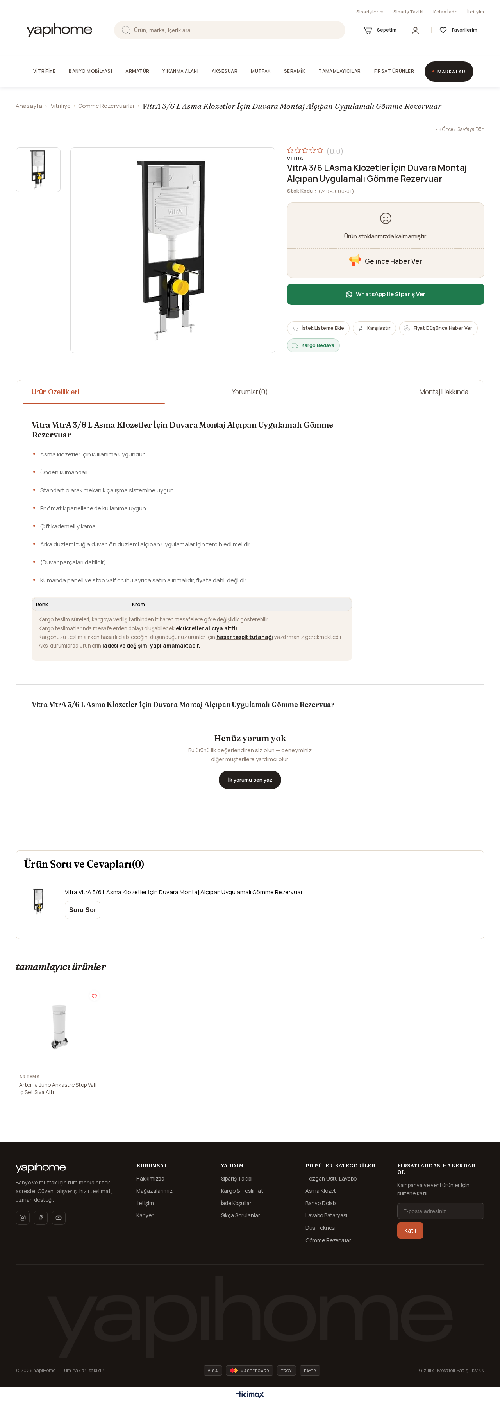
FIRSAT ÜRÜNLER (394, 71)
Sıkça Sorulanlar (241, 1215)
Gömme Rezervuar (328, 1240)
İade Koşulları (237, 1203)
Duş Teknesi (320, 1227)
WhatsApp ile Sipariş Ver (390, 294)
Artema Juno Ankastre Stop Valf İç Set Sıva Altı (58, 1088)
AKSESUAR (225, 71)
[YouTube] (59, 1218)
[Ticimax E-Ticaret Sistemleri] (250, 1395)
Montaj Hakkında (444, 391)
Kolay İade (445, 11)
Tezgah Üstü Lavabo (331, 1178)
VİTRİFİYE (44, 71)
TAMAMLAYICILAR (339, 71)
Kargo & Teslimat (242, 1190)
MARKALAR (452, 71)
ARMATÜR (137, 71)
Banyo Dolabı (321, 1203)
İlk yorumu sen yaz (250, 779)
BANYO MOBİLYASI (90, 71)
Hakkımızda (150, 1178)
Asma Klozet (320, 1190)
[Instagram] (23, 1218)
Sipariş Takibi (408, 11)
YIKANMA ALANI (180, 71)
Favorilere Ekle (94, 996)
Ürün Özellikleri (55, 391)
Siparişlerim (370, 11)
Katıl (410, 1230)
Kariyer (145, 1215)
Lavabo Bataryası (326, 1215)
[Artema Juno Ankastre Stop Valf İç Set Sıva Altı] (59, 1027)
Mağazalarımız (154, 1190)
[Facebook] (41, 1218)
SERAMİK (294, 71)
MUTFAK (261, 71)
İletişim (475, 11)
